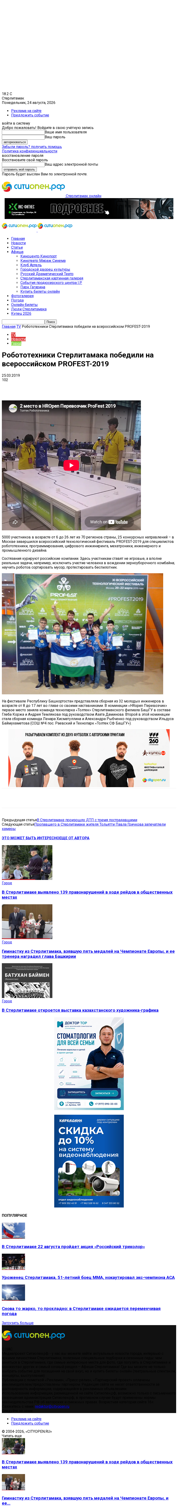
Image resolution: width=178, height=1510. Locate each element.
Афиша (17, 252)
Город (16, 343)
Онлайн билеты (24, 305)
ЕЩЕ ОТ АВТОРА (74, 838)
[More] (146, 387)
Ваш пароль (55, 137)
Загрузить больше (18, 1323)
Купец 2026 (21, 313)
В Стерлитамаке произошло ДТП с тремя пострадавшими (87, 820)
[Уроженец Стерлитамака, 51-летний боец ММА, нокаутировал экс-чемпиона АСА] (13, 1268)
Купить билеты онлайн (40, 291)
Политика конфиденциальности (29, 151)
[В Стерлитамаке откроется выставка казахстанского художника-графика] (27, 997)
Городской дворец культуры (45, 269)
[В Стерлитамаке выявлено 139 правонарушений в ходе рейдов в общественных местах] (27, 878)
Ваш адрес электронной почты (71, 164)
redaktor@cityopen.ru (52, 1406)
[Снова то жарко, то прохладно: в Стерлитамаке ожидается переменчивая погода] (13, 1299)
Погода (17, 300)
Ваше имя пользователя (66, 132)
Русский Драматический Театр (46, 274)
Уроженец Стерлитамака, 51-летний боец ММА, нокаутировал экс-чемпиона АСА (88, 1277)
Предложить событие (30, 115)
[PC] (89, 218)
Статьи (17, 247)
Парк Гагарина (32, 287)
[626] (89, 786)
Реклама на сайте (26, 111)
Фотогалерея (22, 296)
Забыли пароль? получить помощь (32, 147)
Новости (18, 243)
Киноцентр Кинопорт (38, 256)
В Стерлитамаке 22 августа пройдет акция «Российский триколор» (73, 1246)
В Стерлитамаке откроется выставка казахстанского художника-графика (80, 1010)
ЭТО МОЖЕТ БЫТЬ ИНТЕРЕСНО (30, 838)
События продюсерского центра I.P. (51, 282)
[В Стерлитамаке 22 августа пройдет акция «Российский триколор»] (13, 1237)
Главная (18, 238)
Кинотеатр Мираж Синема (43, 260)
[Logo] (20, 230)
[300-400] (89, 1109)
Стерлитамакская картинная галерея (51, 278)
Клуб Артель (31, 265)
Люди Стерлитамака (29, 309)
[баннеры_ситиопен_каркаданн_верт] (89, 1206)
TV (18, 326)
